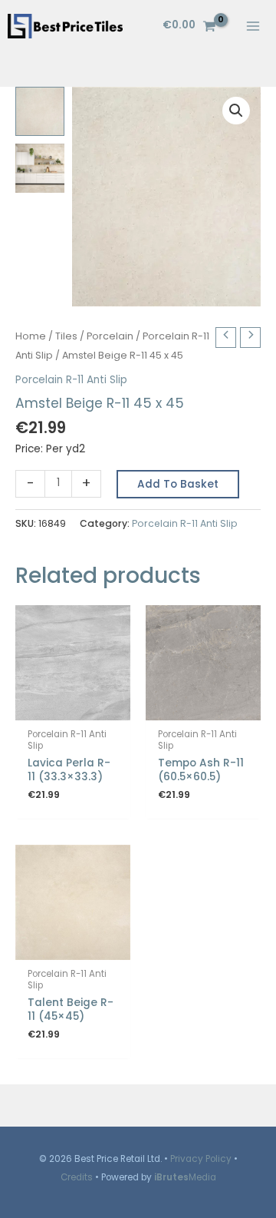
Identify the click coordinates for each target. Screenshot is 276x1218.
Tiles (66, 336)
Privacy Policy (201, 1159)
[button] (236, 110)
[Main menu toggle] (253, 26)
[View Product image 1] (39, 111)
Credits (77, 1177)
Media (185, 1177)
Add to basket (178, 484)
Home (30, 336)
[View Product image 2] (39, 168)
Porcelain (110, 336)
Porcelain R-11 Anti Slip (71, 379)
